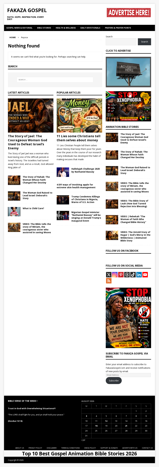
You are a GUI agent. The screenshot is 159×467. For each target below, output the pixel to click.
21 (126, 425)
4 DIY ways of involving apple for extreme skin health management (76, 186)
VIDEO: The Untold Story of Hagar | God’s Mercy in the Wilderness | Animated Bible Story (135, 236)
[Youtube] (145, 274)
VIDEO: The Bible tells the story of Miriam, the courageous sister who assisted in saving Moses (37, 228)
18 (96, 425)
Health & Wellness (66, 28)
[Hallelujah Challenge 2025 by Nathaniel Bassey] (63, 172)
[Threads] (127, 274)
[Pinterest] (121, 274)
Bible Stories (44, 28)
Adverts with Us (129, 448)
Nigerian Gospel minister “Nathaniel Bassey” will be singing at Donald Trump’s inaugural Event (86, 216)
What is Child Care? (33, 208)
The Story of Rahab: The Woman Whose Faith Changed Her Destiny (36, 179)
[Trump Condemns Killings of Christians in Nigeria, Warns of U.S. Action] (63, 200)
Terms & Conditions (70, 448)
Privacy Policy (35, 448)
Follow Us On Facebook (122, 250)
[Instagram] (115, 274)
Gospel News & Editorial (19, 28)
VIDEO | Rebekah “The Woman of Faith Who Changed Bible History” (133, 219)
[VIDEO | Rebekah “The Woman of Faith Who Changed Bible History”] (112, 219)
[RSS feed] (108, 280)
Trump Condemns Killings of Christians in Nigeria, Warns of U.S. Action (85, 199)
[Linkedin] (139, 274)
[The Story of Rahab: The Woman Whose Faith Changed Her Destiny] (14, 180)
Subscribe (114, 380)
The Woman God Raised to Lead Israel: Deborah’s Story (37, 195)
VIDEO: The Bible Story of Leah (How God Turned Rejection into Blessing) (134, 203)
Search (109, 36)
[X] (108, 274)
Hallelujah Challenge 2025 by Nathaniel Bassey (85, 170)
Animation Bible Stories (122, 127)
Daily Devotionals (90, 28)
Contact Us (147, 448)
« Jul (83, 439)
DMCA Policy (90, 448)
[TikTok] (133, 274)
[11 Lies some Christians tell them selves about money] (79, 115)
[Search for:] (55, 79)
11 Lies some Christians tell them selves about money (78, 138)
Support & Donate (109, 448)
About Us (19, 448)
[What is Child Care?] (14, 211)
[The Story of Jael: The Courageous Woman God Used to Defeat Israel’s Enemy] (30, 115)
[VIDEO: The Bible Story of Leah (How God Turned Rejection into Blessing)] (112, 204)
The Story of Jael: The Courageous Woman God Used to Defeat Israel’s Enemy (27, 142)
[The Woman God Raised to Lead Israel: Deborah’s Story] (14, 196)
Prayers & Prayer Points (118, 28)
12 (106, 421)
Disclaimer (52, 448)
